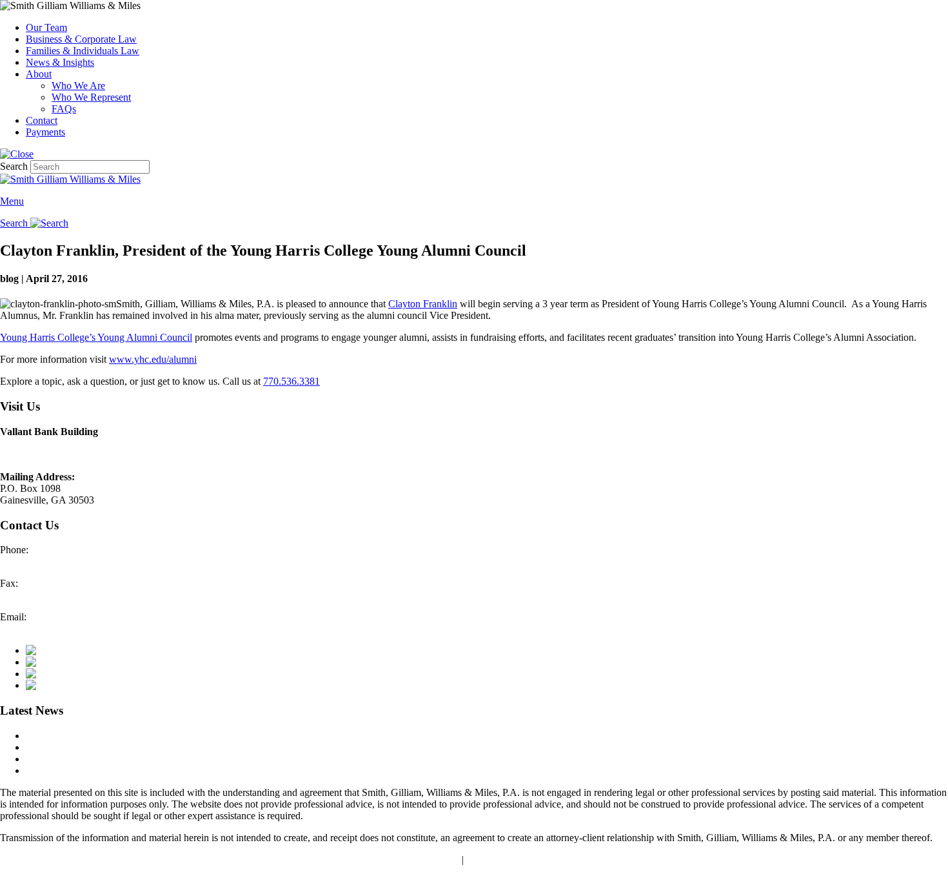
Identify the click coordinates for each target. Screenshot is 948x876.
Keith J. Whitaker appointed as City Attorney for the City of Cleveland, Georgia (188, 758)
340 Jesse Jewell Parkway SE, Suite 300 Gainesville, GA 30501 (82, 449)
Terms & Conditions (507, 859)
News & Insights (60, 62)
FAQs (64, 108)
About (39, 73)
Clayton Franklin (422, 303)
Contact (41, 120)
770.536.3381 (291, 381)
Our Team (46, 27)
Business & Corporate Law (81, 39)
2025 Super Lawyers (68, 735)
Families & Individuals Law (82, 50)
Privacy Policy (429, 859)
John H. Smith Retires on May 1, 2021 (104, 770)
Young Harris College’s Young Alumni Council (96, 337)
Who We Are (78, 85)
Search (14, 166)
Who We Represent (91, 97)
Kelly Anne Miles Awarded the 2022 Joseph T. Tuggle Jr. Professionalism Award (190, 747)
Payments (45, 132)
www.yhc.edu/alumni (153, 359)
